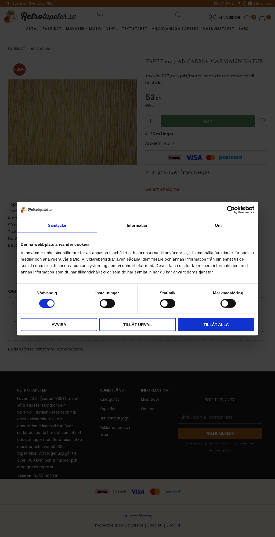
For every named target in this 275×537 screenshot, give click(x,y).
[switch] (107, 303)
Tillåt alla (216, 324)
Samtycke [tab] (57, 225)
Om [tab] (218, 225)
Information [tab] (138, 225)
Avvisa (59, 324)
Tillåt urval (137, 324)
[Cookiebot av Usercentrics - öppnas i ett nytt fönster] (230, 210)
